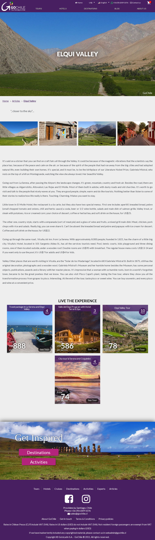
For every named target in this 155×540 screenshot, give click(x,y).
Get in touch (66, 519)
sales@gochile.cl (78, 513)
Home (79, 3)
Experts (101, 488)
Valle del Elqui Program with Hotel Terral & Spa (74, 308)
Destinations (90, 9)
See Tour (44, 349)
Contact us (136, 3)
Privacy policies (106, 519)
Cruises (58, 488)
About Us (141, 9)
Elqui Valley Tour (122, 308)
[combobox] (90, 2)
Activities (39, 461)
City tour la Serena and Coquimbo (74, 358)
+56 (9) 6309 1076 (120, 3)
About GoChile (49, 519)
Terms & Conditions (85, 519)
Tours (39, 9)
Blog (117, 9)
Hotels (63, 9)
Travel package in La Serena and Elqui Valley (26, 308)
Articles (113, 488)
